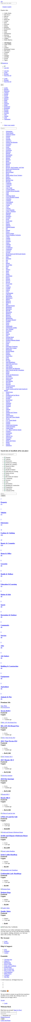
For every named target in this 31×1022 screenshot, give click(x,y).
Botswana (8, 170)
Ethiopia (8, 225)
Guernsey (8, 250)
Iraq (7, 261)
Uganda (8, 422)
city (2, 1)
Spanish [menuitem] (6, 111)
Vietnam (8, 439)
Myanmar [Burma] (11, 320)
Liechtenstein (9, 293)
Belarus (8, 158)
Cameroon (9, 185)
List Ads (6, 68)
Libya (7, 291)
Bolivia (8, 166)
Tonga (7, 411)
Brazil (7, 174)
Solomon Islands (10, 386)
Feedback (6, 951)
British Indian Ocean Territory (14, 175)
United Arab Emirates (12, 425)
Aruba (7, 147)
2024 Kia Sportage (7, 779)
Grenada (8, 246)
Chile (7, 194)
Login (5, 72)
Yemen (8, 442)
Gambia (8, 238)
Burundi (8, 181)
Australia (8, 148)
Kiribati (8, 279)
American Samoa (10, 134)
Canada (8, 186)
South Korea (9, 392)
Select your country (9, 125)
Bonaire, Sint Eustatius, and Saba (15, 167)
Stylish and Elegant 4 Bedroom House (14, 836)
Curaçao (8, 208)
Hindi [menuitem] (5, 100)
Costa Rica (9, 203)
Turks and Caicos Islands (12, 417)
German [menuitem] (6, 97)
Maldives (8, 302)
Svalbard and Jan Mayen (12, 395)
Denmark (8, 213)
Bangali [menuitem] (6, 89)
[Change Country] (5, 66)
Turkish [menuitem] (6, 116)
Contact (6, 953)
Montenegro (9, 318)
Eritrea (7, 222)
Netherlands (9, 326)
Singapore (8, 379)
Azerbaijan (9, 150)
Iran (7, 260)
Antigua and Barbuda (11, 142)
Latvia (7, 285)
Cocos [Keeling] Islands (12, 197)
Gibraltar (8, 244)
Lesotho (8, 288)
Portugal (8, 354)
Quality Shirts (6, 911)
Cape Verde (9, 188)
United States (9, 428)
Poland (8, 353)
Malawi (8, 299)
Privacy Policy (8, 964)
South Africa (9, 387)
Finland (8, 230)
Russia (7, 359)
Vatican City (9, 436)
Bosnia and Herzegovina (12, 169)
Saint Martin (9, 367)
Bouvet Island (9, 172)
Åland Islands (9, 133)
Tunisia (8, 414)
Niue (7, 335)
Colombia (8, 199)
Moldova (8, 313)
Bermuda (8, 163)
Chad (7, 192)
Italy (7, 268)
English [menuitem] (6, 94)
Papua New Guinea (11, 348)
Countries (6, 975)
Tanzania (8, 404)
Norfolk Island (10, 337)
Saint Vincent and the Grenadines (15, 370)
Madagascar (9, 298)
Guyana (8, 252)
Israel (7, 266)
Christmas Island (10, 195)
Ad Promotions (8, 972)
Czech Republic (10, 210)
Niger (7, 332)
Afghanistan (9, 131)
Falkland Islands (10, 227)
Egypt (7, 219)
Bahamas (8, 152)
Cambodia (8, 183)
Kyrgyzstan (9, 283)
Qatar (7, 357)
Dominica (8, 216)
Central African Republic (12, 191)
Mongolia (8, 316)
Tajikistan (8, 403)
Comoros (8, 200)
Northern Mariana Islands (13, 340)
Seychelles (9, 376)
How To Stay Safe (9, 970)
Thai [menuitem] (5, 114)
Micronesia (9, 312)
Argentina (8, 144)
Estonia (8, 224)
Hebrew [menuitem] (6, 99)
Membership (7, 962)
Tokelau (8, 409)
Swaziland (9, 397)
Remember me (7, 1015)
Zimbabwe (9, 445)
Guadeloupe (9, 247)
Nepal (7, 324)
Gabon (8, 236)
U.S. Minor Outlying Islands (13, 430)
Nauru (7, 323)
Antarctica (8, 141)
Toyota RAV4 (5, 711)
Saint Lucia (9, 365)
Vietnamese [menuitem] (7, 119)
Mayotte (8, 310)
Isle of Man (9, 265)
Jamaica (8, 269)
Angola (8, 137)
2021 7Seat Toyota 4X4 (9, 741)
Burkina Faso (9, 180)
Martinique (9, 307)
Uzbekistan (9, 433)
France (8, 232)
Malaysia (8, 301)
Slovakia (8, 382)
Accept (3, 1000)
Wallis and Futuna (11, 441)
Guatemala (9, 249)
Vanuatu (8, 434)
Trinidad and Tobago (11, 412)
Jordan (7, 274)
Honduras (8, 255)
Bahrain (8, 153)
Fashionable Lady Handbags (11, 873)
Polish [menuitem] (5, 105)
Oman (7, 343)
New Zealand (9, 329)
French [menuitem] (6, 95)
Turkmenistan (9, 415)
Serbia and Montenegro (12, 375)
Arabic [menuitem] (6, 88)
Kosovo (8, 280)
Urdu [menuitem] (5, 117)
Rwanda (8, 360)
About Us (6, 961)
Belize (7, 161)
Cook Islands (9, 202)
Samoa (8, 371)
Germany (8, 241)
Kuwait (8, 282)
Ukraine (8, 423)
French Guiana (10, 233)
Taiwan (8, 401)
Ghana (7, 243)
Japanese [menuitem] (6, 103)
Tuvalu (8, 419)
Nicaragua (8, 331)
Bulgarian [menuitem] (6, 91)
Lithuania (8, 294)
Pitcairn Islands (10, 351)
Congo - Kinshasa (11, 211)
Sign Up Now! (18, 1010)
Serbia (7, 373)
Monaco (8, 315)
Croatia (8, 205)
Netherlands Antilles (11, 327)
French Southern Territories (13, 235)
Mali (7, 304)
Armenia (8, 145)
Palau (7, 345)
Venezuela (8, 437)
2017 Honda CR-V (7, 760)
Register (6, 74)
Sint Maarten (9, 381)
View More (4, 706)
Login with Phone (6, 1020)
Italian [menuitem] (5, 102)
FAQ (5, 949)
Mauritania (9, 309)
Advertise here (8, 959)
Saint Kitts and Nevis (11, 364)
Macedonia (9, 296)
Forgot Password (5, 1017)
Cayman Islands (10, 189)
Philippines (9, 349)
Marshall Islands (10, 305)
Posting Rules (8, 967)
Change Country (6, 7)
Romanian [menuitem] (7, 108)
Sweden (8, 398)
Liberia (8, 290)
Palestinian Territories (12, 346)
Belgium (8, 159)
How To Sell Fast (9, 969)
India (7, 257)
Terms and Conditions (10, 966)
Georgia (8, 239)
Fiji (7, 228)
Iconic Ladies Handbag (9, 855)
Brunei (8, 177)
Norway (8, 342)
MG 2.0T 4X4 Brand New (10, 726)
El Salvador (9, 221)
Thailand (8, 406)
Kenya (7, 277)
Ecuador (8, 217)
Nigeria (8, 334)
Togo (7, 408)
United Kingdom (10, 426)
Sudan (7, 393)
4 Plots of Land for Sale (9, 817)
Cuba (7, 206)
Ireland (8, 263)
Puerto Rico (9, 356)
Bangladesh (9, 155)
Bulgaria (8, 178)
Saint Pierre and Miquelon (13, 368)
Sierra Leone (9, 378)
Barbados (8, 156)
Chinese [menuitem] (6, 92)
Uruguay (8, 431)
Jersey (7, 272)
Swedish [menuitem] (6, 113)
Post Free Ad (7, 75)
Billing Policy (8, 973)
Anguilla (8, 139)
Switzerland (9, 400)
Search (3, 495)
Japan (7, 271)
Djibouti (8, 214)
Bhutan (8, 164)
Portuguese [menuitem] (7, 106)
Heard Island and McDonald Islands (15, 254)
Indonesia (8, 258)
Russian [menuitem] (6, 110)
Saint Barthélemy (10, 362)
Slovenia (8, 384)
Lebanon (8, 287)
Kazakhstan (9, 276)
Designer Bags (6, 892)
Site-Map (6, 977)
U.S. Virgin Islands (11, 420)
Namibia (8, 321)
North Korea (9, 338)
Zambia (8, 444)
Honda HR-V (5, 798)
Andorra (8, 136)
